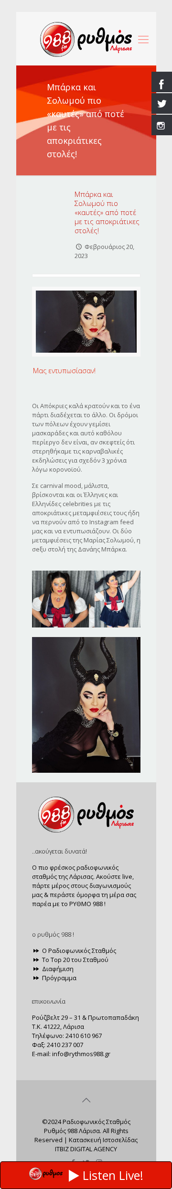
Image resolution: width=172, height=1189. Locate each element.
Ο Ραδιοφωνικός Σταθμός (78, 950)
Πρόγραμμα (58, 977)
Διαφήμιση (57, 968)
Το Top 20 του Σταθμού (74, 959)
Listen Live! (113, 1175)
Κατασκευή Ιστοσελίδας (103, 1139)
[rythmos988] (86, 39)
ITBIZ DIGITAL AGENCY (86, 1149)
